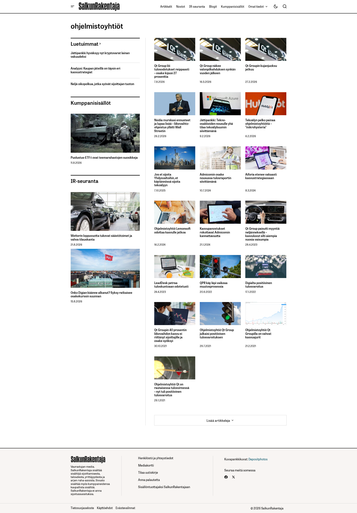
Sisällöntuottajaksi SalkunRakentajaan (164, 486)
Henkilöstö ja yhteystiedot (155, 457)
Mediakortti (146, 465)
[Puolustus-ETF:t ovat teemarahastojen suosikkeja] (105, 133)
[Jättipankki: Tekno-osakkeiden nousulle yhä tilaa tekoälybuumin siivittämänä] (220, 103)
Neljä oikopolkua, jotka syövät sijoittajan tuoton (102, 84)
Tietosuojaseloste (82, 508)
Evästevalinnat (125, 508)
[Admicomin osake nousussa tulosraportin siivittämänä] (220, 157)
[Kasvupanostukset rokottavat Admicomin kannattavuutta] (220, 212)
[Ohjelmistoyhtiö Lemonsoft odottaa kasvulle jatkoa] (174, 212)
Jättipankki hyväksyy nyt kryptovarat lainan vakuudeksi (100, 54)
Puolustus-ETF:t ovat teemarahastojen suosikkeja (104, 157)
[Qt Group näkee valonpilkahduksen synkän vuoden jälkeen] (220, 49)
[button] (72, 6)
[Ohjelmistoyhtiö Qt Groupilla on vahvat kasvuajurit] (265, 313)
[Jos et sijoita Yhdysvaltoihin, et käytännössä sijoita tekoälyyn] (174, 157)
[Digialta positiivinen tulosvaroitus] (265, 266)
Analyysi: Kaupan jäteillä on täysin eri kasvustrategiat (95, 70)
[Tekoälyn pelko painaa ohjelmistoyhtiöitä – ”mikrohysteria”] (265, 103)
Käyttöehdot (105, 508)
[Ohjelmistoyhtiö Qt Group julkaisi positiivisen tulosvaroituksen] (220, 313)
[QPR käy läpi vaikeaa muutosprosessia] (220, 266)
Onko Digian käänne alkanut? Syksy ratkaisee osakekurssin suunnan (101, 294)
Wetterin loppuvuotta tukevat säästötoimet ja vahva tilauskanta (101, 237)
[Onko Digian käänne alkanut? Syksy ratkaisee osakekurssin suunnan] (105, 268)
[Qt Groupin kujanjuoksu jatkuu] (265, 49)
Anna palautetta (149, 479)
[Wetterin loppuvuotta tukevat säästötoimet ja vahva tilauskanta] (105, 211)
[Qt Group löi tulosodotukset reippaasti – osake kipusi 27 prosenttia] (174, 49)
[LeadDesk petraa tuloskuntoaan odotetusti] (174, 266)
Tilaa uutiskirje (148, 472)
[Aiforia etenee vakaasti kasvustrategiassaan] (265, 157)
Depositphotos (258, 459)
